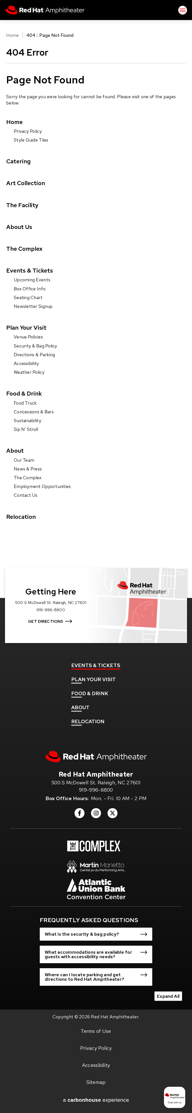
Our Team (24, 460)
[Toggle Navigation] (182, 10)
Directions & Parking (34, 354)
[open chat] (176, 1097)
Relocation (21, 517)
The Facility (22, 205)
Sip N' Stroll (26, 429)
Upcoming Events (32, 280)
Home (12, 35)
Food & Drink (24, 393)
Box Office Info (30, 289)
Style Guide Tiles (31, 140)
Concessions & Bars (34, 412)
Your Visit (93, 679)
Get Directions (45, 621)
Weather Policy (29, 372)
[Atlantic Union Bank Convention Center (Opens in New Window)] (96, 891)
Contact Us (26, 495)
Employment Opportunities (42, 486)
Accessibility (26, 363)
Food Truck (25, 403)
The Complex (24, 249)
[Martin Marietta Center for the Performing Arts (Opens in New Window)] (96, 869)
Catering (18, 161)
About (15, 450)
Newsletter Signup (33, 306)
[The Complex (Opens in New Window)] (93, 845)
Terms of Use (96, 1031)
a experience (96, 1100)
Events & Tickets (29, 270)
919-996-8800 (96, 790)
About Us (19, 227)
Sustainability (27, 420)
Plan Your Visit (26, 327)
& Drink (89, 693)
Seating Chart (28, 297)
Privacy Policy (28, 131)
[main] (96, 296)
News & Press (28, 469)
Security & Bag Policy (35, 346)
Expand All (168, 996)
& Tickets (95, 665)
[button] (96, 934)
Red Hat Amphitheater (45, 10)
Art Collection (25, 183)
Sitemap (96, 1082)
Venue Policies (28, 337)
